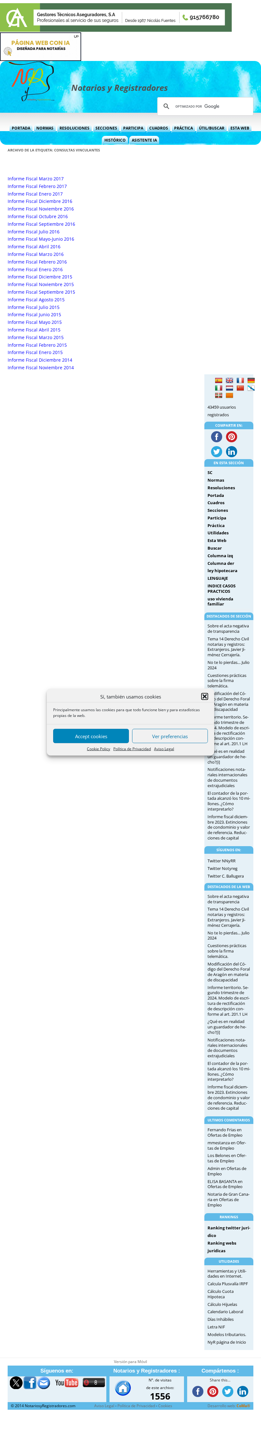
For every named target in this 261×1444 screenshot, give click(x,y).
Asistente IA (144, 140)
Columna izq (220, 555)
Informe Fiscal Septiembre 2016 (41, 224)
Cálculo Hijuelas (222, 1304)
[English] (229, 381)
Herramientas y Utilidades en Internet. (227, 1273)
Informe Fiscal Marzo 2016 (36, 254)
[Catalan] (229, 395)
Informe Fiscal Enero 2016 (35, 269)
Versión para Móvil (130, 1361)
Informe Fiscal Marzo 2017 (36, 179)
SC (210, 472)
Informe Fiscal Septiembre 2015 (41, 292)
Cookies (165, 1405)
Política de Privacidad (132, 749)
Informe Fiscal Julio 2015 (34, 307)
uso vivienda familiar (220, 601)
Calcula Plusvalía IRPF (228, 1284)
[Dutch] (229, 388)
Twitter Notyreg (222, 868)
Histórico (115, 140)
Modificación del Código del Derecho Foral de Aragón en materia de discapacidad (229, 701)
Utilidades (218, 533)
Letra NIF (216, 1327)
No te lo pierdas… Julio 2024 (229, 665)
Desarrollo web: (229, 1405)
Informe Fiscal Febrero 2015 (37, 345)
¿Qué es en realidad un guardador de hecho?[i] (227, 756)
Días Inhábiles (221, 1319)
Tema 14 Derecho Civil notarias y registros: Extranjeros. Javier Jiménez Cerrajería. (228, 647)
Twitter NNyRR (222, 861)
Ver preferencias (170, 736)
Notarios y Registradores (119, 87)
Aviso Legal (164, 749)
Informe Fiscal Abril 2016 (34, 247)
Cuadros (158, 128)
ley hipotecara (222, 570)
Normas (44, 128)
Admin (214, 1168)
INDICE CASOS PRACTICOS (222, 588)
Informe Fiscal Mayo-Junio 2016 (41, 239)
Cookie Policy (98, 749)
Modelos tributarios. (227, 1334)
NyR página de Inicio (227, 1342)
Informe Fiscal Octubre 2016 (38, 216)
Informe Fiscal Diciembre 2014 (40, 360)
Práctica (183, 128)
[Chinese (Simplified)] (240, 388)
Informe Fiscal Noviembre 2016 (41, 209)
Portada (21, 128)
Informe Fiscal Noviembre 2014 (41, 367)
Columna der (221, 563)
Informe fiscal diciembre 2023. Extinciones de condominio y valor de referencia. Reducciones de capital (229, 827)
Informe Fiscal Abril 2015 (34, 330)
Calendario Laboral (225, 1311)
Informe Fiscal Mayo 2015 (35, 322)
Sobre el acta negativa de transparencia (228, 628)
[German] (251, 381)
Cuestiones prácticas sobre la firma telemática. (227, 680)
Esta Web (239, 128)
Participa (133, 128)
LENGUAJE (218, 578)
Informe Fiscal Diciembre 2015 (40, 277)
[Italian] (218, 388)
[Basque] (218, 395)
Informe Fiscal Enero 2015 (35, 352)
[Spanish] (218, 381)
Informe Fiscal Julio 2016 (34, 232)
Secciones (106, 128)
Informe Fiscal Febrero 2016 (37, 262)
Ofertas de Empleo (225, 1135)
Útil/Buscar (211, 128)
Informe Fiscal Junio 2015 (34, 314)
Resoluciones (74, 128)
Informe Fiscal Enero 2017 (35, 194)
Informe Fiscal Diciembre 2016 (40, 201)
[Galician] (251, 388)
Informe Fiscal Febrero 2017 (37, 186)
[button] (204, 696)
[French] (240, 381)
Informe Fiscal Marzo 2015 (36, 337)
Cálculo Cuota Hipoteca (221, 1294)
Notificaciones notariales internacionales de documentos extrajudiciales (227, 777)
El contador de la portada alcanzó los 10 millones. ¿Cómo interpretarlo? (229, 801)
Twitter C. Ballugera (226, 876)
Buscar (215, 548)
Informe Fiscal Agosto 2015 (36, 300)
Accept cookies (91, 736)
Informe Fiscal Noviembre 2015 (41, 284)
